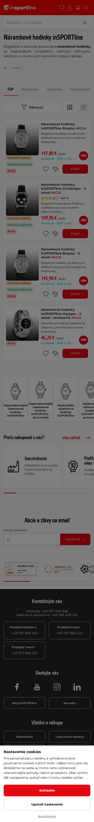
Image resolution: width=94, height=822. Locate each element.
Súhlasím (47, 790)
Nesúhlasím (47, 816)
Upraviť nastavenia (47, 804)
